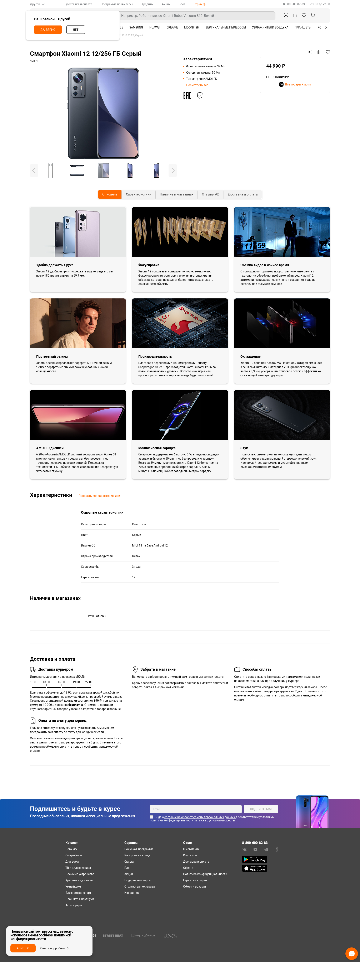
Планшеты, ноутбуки (79, 899)
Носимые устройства (79, 874)
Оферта (188, 867)
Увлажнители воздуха (270, 27)
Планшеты (303, 27)
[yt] (255, 849)
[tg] (266, 849)
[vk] (244, 849)
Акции (166, 4)
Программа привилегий (117, 4)
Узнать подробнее (52, 948)
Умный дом (73, 886)
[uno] (170, 935)
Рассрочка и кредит (138, 855)
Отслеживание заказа (139, 886)
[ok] (277, 849)
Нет (76, 29)
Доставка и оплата (79, 4)
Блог (182, 4)
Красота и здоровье (79, 880)
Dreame (172, 27)
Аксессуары (73, 905)
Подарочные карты (137, 880)
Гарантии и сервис (195, 880)
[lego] (143, 935)
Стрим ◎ (199, 4)
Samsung (136, 27)
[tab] (109, 194)
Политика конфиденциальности (205, 874)
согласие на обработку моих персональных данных (200, 817)
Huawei (154, 27)
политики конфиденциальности (172, 820)
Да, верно (47, 29)
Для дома (72, 861)
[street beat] (113, 935)
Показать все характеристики (99, 495)
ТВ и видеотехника (78, 867)
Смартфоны (73, 855)
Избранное (131, 892)
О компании (191, 849)
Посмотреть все (197, 85)
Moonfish (191, 27)
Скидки (129, 861)
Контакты (190, 855)
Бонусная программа (139, 849)
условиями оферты (222, 820)
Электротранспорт (78, 892)
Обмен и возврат (194, 886)
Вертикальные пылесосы (225, 27)
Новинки (71, 849)
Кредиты (147, 4)
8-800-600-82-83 (294, 4)
